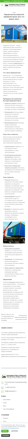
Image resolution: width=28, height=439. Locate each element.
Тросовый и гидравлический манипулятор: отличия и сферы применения (13, 333)
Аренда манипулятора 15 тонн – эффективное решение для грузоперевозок (13, 355)
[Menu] (2, 5)
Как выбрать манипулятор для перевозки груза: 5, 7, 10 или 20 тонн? (13, 343)
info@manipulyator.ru (10, 391)
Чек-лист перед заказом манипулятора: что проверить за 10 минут (13, 338)
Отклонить (5, 435)
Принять (5, 431)
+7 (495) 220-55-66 (10, 387)
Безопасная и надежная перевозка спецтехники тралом (21, 317)
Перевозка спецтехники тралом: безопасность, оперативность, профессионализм (10, 349)
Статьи (14, 12)
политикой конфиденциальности (11, 428)
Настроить (14, 431)
